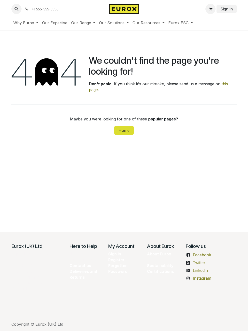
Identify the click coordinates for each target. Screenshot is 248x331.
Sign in (226, 9)
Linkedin (200, 270)
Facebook (202, 254)
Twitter (199, 262)
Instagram (202, 278)
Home (124, 130)
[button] (16, 9)
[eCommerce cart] (210, 9)
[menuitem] (25, 23)
